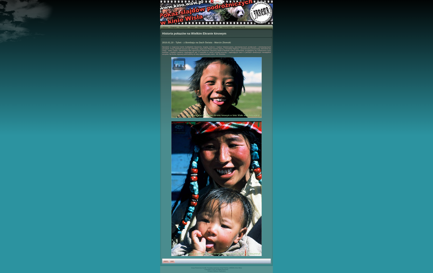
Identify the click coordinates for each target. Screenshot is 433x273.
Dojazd (192, 27)
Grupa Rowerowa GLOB (198, 268)
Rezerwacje (183, 27)
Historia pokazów (203, 27)
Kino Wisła (216, 27)
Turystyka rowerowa (213, 268)
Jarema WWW (227, 27)
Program (173, 27)
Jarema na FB (240, 27)
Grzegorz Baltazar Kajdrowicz (216, 271)
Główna (165, 27)
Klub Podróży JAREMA (227, 268)
